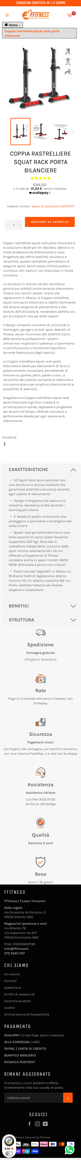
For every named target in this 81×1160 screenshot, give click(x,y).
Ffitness (19, 1137)
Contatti (10, 981)
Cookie (9, 1008)
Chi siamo (12, 974)
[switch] (9, 1153)
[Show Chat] (70, 1149)
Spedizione (12, 988)
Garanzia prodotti (17, 1001)
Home (13, 25)
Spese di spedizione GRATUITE (52, 206)
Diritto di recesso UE (19, 994)
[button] (40, 178)
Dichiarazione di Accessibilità (26, 1014)
